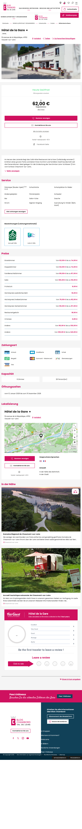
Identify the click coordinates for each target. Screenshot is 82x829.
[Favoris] (68, 3)
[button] (72, 3)
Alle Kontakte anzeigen (41, 131)
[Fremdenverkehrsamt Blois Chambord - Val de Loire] (9, 6)
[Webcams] (60, 3)
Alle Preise (41, 110)
